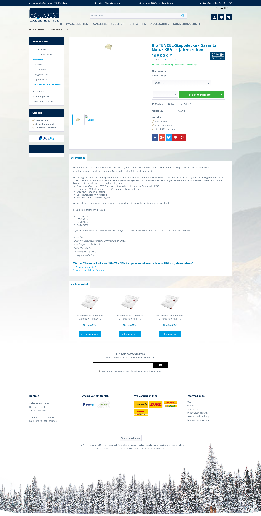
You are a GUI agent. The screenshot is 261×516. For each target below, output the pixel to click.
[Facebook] (155, 137)
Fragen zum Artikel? (181, 104)
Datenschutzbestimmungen (118, 371)
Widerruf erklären (130, 437)
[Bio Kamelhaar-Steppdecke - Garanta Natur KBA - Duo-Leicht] (90, 302)
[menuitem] (223, 8)
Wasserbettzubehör (42, 54)
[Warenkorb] (228, 17)
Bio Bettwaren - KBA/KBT (47, 84)
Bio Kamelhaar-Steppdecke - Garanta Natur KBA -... (90, 317)
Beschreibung (78, 157)
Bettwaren (37, 59)
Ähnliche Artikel (79, 284)
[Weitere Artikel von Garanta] (217, 56)
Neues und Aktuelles (42, 101)
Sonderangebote (40, 96)
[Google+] (162, 137)
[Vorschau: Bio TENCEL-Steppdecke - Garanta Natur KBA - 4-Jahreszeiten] (77, 119)
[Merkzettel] (221, 17)
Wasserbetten (39, 49)
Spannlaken (40, 79)
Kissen (38, 64)
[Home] (61, 24)
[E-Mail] (182, 137)
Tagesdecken (41, 74)
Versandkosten (124, 445)
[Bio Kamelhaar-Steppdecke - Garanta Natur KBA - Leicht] (130, 302)
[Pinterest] (175, 137)
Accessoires (38, 91)
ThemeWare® (158, 448)
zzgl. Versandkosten (169, 59)
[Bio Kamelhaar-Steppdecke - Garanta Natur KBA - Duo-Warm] (170, 302)
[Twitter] (169, 137)
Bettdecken (40, 69)
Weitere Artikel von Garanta (89, 270)
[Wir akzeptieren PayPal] (46, 138)
